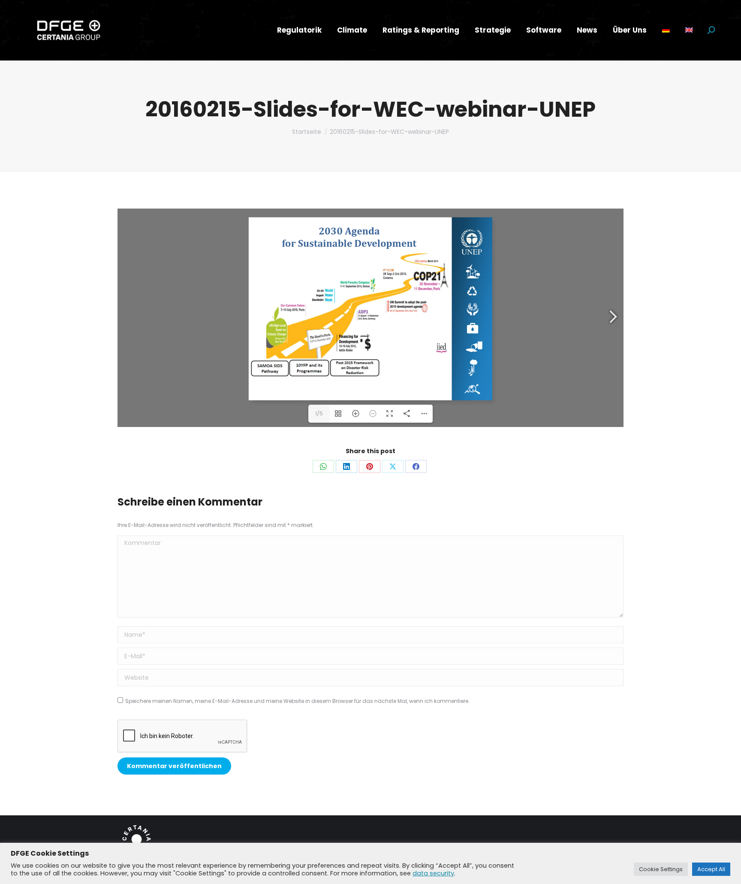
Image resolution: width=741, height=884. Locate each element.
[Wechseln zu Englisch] (689, 30)
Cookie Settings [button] (661, 869)
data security (433, 873)
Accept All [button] (711, 869)
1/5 (319, 413)
